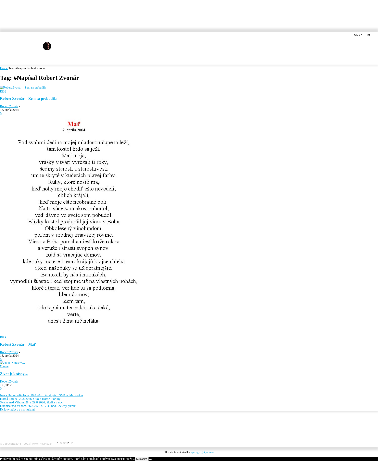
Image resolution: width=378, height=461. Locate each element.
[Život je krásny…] (12, 362)
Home (4, 68)
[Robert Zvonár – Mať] (73, 333)
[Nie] (150, 459)
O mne (4, 366)
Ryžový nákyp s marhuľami (17, 409)
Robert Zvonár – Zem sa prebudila (28, 98)
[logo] (56, 46)
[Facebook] (375, 35)
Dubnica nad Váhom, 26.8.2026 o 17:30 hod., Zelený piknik (38, 406)
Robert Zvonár (9, 106)
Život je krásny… (14, 374)
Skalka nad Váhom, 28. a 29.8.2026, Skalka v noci (31, 402)
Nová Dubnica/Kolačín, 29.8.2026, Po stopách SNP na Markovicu (41, 395)
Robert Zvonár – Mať (18, 344)
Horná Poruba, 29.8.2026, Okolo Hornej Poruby (30, 398)
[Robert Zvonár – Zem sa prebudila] (23, 87)
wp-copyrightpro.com (202, 452)
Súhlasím (141, 458)
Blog (3, 91)
